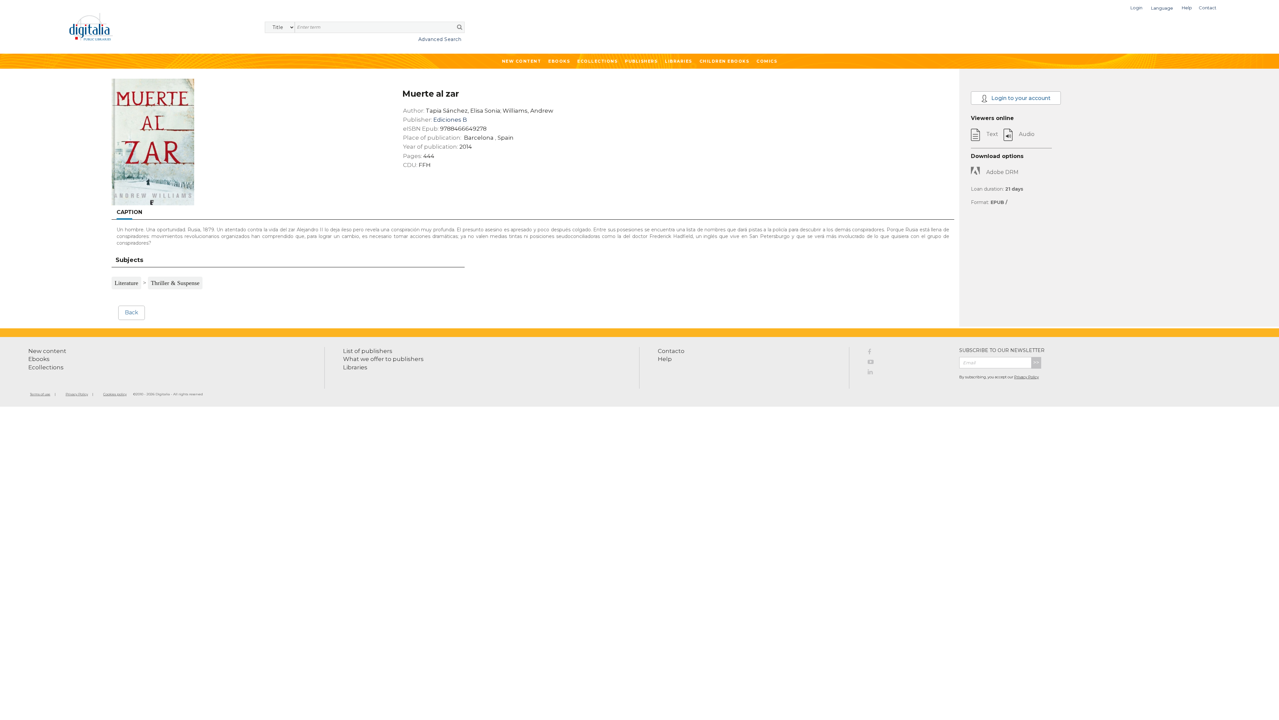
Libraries (678, 61)
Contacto (671, 351)
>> (1036, 362)
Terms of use (40, 394)
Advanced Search (439, 39)
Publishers (641, 61)
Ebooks (559, 61)
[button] (1136, 7)
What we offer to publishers (383, 359)
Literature (126, 283)
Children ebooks (724, 61)
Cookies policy (115, 394)
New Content (521, 61)
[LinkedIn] (908, 373)
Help (665, 359)
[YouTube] (908, 363)
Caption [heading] (129, 212)
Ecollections (597, 61)
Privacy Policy (1026, 377)
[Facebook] (908, 353)
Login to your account (1020, 98)
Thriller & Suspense (175, 283)
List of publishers (367, 351)
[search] (460, 27)
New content (47, 351)
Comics (766, 61)
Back (131, 312)
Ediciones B (450, 119)
